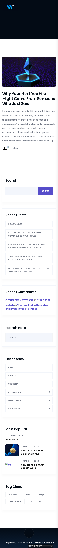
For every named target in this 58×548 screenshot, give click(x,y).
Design (41, 494)
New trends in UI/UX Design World (32, 466)
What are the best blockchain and (32, 452)
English (38, 546)
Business (12, 376)
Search (11, 181)
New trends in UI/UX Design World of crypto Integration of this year (26, 246)
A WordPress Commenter (19, 299)
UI (40, 501)
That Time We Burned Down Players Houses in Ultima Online (25, 258)
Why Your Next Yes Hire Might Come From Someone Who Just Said (28, 98)
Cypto (27, 494)
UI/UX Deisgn (14, 409)
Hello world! (15, 224)
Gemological (15, 400)
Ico (30, 501)
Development (14, 501)
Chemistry (13, 384)
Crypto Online (15, 392)
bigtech (9, 304)
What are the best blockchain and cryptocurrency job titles (25, 234)
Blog (10, 367)
